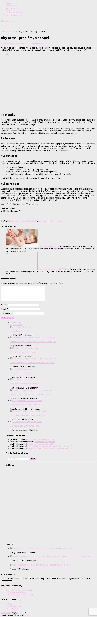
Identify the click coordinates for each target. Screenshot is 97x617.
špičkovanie (43, 221)
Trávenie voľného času (14, 12)
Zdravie (8, 10)
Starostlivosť (10, 8)
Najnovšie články (16, 324)
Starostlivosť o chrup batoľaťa (23, 352)
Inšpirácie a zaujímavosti (14, 15)
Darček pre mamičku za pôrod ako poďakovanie (30, 394)
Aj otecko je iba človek (19, 331)
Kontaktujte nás (12, 608)
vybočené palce (55, 221)
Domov (8, 3)
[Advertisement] (28, 26)
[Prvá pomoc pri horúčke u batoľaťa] (26, 548)
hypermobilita (20, 221)
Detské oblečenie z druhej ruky (19, 590)
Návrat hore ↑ (29, 615)
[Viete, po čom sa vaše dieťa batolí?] (26, 565)
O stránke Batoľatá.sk (14, 606)
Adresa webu (6, 313)
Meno (4, 305)
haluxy (10, 221)
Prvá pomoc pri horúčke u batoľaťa (25, 384)
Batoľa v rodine (11, 5)
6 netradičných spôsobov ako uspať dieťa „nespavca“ (32, 363)
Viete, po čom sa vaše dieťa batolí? (25, 405)
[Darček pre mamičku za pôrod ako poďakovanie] (31, 556)
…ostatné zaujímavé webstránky (19, 594)
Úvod (3, 31)
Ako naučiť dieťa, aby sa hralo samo (25, 426)
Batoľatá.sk (5, 613)
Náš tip (9, 604)
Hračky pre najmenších (15, 592)
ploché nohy (32, 221)
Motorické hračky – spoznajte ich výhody (27, 415)
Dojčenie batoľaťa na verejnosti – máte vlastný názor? (33, 342)
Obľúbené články (16, 322)
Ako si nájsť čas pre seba (20, 373)
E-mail (4, 309)
